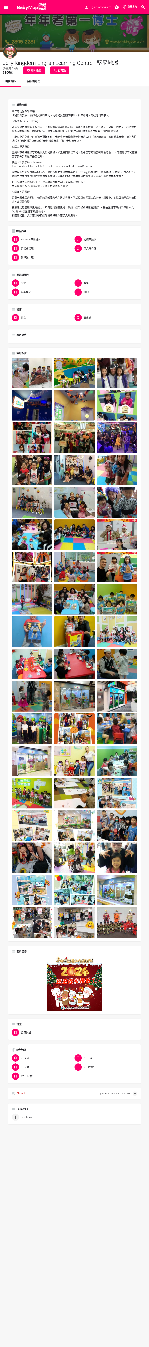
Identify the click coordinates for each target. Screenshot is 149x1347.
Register (106, 7)
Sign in (93, 7)
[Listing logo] (10, 51)
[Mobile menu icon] (6, 7)
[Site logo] (30, 7)
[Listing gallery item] (32, 373)
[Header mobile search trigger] (143, 7)
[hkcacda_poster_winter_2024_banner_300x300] (74, 983)
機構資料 (10, 81)
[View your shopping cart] (116, 7)
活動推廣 (32, 81)
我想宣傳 (132, 6)
